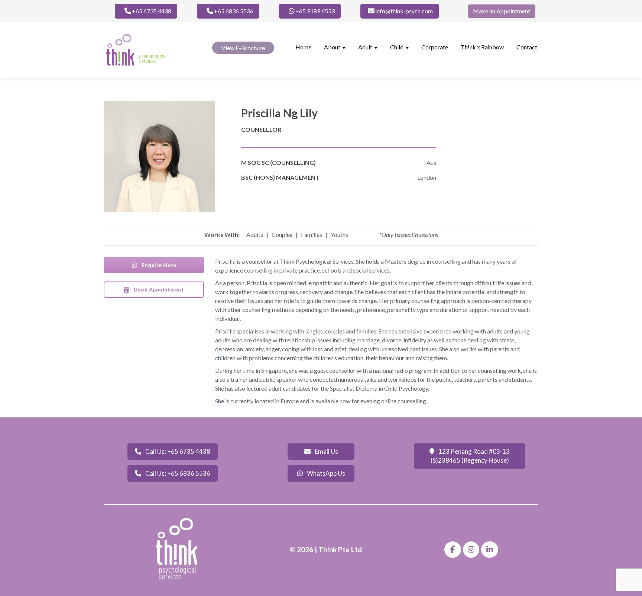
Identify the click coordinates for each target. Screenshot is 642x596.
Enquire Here (158, 265)
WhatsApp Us (325, 473)
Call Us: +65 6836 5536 (177, 473)
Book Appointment (158, 289)
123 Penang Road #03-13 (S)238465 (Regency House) (470, 455)
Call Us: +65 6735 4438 (177, 451)
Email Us (326, 451)
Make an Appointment (501, 10)
